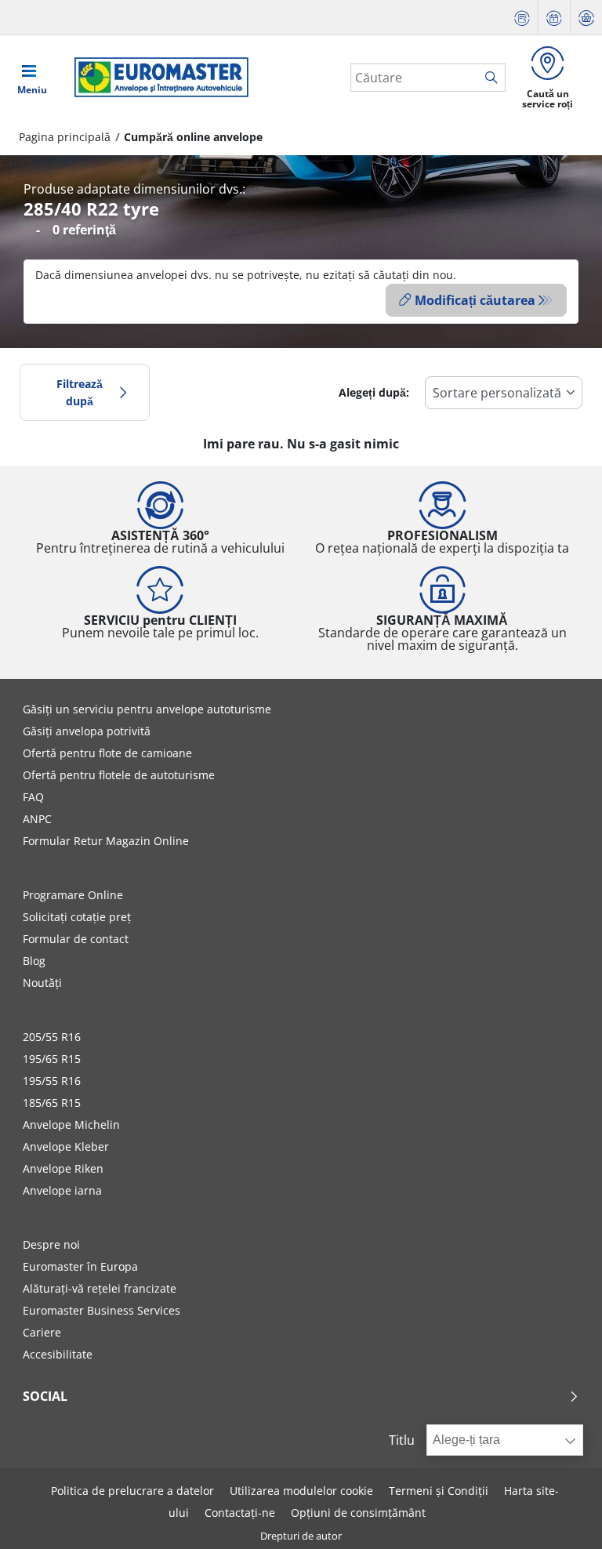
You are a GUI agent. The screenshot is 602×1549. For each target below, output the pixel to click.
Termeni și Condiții (438, 1490)
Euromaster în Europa (80, 1266)
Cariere (42, 1332)
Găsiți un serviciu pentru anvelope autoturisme (147, 709)
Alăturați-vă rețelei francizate (99, 1288)
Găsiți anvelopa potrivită (86, 731)
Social (45, 1396)
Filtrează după (79, 392)
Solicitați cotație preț (77, 916)
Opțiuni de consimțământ (358, 1512)
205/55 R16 (52, 1036)
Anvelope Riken (63, 1168)
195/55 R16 (52, 1080)
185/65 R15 (52, 1102)
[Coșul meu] (586, 17)
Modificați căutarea (475, 300)
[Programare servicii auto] (554, 17)
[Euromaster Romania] (156, 77)
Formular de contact (76, 938)
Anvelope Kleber (66, 1146)
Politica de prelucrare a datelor (132, 1490)
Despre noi (51, 1244)
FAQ (33, 796)
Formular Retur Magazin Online (106, 840)
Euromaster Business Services (101, 1310)
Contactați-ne (240, 1512)
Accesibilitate (57, 1354)
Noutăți (42, 982)
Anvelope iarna (62, 1190)
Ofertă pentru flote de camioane (107, 752)
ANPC (37, 818)
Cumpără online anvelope (193, 136)
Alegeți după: (374, 392)
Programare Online (73, 894)
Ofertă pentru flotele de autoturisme (119, 774)
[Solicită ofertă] (522, 17)
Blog (34, 960)
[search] (495, 78)
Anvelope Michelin (71, 1124)
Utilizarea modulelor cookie (301, 1490)
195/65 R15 (52, 1058)
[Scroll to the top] (560, 1515)
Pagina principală (65, 136)
